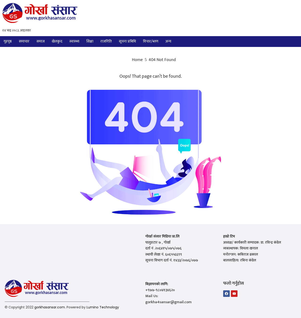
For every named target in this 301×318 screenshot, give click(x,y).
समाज (40, 41)
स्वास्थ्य (74, 41)
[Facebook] (226, 293)
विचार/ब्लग (150, 41)
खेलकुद (57, 41)
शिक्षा (89, 41)
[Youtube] (234, 293)
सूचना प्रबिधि (127, 41)
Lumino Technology (103, 307)
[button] (169, 41)
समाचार (24, 41)
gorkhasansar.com (49, 307)
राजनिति (106, 41)
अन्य (168, 41)
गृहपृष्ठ (8, 41)
